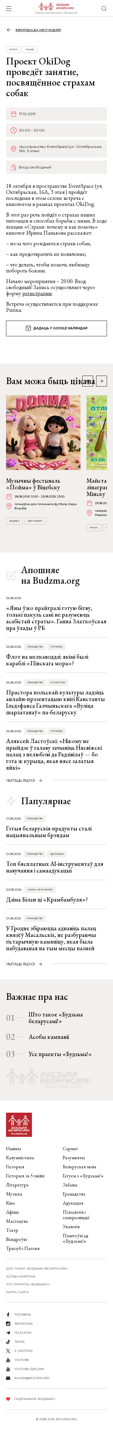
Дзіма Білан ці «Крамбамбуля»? (47, 899)
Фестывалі (35, 521)
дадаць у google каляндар (60, 328)
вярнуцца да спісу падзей (38, 30)
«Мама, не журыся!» (40, 889)
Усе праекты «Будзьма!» (60, 1054)
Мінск (13, 49)
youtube (21, 1360)
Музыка (14, 1194)
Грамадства (35, 646)
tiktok (19, 1342)
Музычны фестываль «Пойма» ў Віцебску (33, 484)
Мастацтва (17, 1221)
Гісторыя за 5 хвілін (25, 1176)
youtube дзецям (29, 1369)
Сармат (70, 1148)
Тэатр (12, 1230)
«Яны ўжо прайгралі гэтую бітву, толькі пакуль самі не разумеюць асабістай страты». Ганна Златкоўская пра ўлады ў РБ (56, 618)
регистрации (37, 293)
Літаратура (57, 682)
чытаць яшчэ (20, 780)
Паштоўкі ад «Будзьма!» (75, 1238)
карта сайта (17, 1292)
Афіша (12, 1212)
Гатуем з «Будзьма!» (83, 1176)
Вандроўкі (16, 1239)
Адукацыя (57, 854)
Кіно (10, 1203)
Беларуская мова (79, 1166)
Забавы (70, 1185)
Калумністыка (20, 1157)
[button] (101, 381)
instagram (23, 1324)
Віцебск (14, 521)
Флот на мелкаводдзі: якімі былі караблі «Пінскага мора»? (47, 660)
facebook (22, 1314)
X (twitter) (23, 1351)
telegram (22, 1333)
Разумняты (74, 1157)
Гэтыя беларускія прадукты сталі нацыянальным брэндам (49, 831)
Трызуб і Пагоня (23, 1248)
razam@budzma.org (32, 1378)
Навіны (13, 1148)
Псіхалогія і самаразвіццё (76, 1215)
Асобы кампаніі (49, 1037)
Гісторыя (56, 646)
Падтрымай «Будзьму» (34, 1399)
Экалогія (71, 1226)
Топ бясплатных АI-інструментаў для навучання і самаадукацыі (54, 867)
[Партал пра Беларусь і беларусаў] (56, 8)
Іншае (29, 49)
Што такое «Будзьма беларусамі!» (56, 1017)
